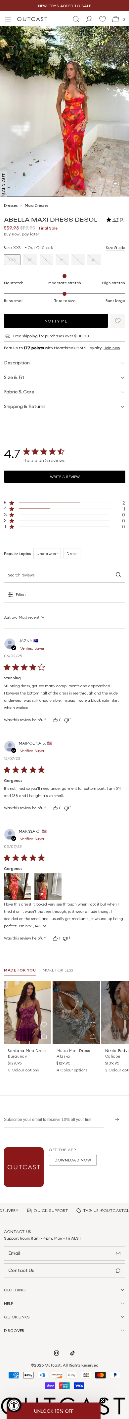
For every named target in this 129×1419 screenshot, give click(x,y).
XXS (12, 259)
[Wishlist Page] (103, 19)
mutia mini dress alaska (73, 1053)
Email (14, 1253)
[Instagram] (56, 1353)
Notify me (56, 321)
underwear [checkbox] (47, 553)
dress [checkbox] (71, 553)
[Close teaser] (102, 1400)
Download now (73, 1159)
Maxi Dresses (36, 205)
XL (94, 259)
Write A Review (65, 476)
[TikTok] (72, 1353)
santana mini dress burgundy (27, 1053)
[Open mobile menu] (8, 19)
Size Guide (115, 247)
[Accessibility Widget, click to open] (14, 1405)
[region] (64, 503)
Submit (115, 1119)
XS (29, 259)
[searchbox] (64, 574)
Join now (112, 347)
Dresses (11, 205)
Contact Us (21, 1270)
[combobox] (42, 617)
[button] (117, 321)
